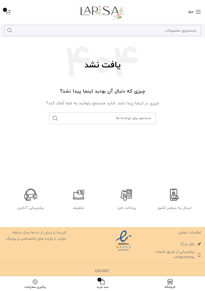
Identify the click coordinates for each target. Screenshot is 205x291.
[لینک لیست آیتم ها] (170, 255)
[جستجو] (9, 30)
